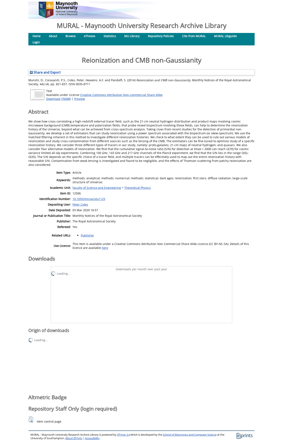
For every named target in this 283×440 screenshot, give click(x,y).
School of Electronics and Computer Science (189, 434)
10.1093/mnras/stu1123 (89, 199)
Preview (79, 99)
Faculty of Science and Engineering (97, 188)
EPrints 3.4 (123, 434)
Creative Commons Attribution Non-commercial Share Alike (121, 95)
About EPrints (73, 438)
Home (37, 36)
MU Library (132, 36)
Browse (70, 36)
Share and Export (47, 72)
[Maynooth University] (58, 17)
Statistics (110, 36)
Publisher (87, 235)
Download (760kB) (58, 99)
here (105, 248)
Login (36, 42)
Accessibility (92, 438)
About (53, 36)
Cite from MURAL (194, 36)
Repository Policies (161, 36)
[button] (30, 419)
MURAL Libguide (225, 36)
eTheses (89, 36)
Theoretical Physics (137, 188)
